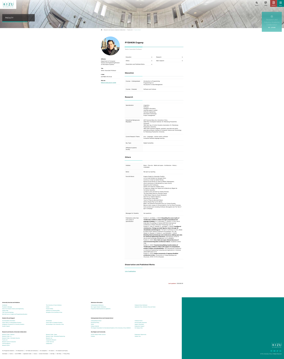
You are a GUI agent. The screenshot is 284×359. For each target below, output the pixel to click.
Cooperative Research (51, 339)
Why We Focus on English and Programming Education (14, 314)
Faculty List (130, 29)
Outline (47, 307)
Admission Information (97, 302)
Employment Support (139, 326)
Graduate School (138, 320)
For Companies (43, 350)
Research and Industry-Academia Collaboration (115, 29)
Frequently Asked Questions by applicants (100, 308)
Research (158, 57)
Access (35, 353)
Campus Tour (138, 336)
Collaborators (49, 343)
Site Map (52, 353)
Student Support (6, 326)
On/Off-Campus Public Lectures (98, 334)
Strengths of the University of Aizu (54, 312)
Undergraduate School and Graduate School (102, 318)
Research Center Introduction (9, 341)
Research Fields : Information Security (11, 338)
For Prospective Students (8, 350)
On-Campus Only (139, 327)
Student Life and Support (8, 318)
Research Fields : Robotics (8, 334)
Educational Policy (95, 322)
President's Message (7, 307)
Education (128, 57)
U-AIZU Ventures (50, 341)
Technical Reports (6, 343)
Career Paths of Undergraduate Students (11, 322)
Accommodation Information (8, 320)
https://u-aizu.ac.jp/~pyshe (108, 82)
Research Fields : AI (6, 336)
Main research (160, 60)
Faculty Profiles (49, 308)
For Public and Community (32, 350)
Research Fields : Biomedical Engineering (55, 336)
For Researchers (20, 350)
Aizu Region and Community (98, 331)
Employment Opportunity (140, 334)
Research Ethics (6, 345)
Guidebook (4, 305)
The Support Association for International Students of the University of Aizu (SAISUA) (111, 327)
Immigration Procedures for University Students (13, 324)
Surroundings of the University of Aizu (55, 324)
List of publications (130, 271)
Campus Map (5, 310)
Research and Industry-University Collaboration (14, 331)
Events (11, 353)
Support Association (139, 324)
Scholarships (49, 320)
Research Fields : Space (51, 334)
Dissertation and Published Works (135, 64)
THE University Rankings (8, 312)
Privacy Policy (66, 353)
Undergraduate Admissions (97, 305)
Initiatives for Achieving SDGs (53, 310)
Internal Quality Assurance (141, 322)
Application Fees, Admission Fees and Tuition (145, 307)
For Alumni (51, 350)
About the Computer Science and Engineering (13, 308)
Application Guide (27, 353)
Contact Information (43, 353)
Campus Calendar (95, 326)
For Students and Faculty (62, 350)
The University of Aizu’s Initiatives (54, 305)
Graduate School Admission (141, 305)
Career (92, 324)
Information (4, 353)
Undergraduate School (96, 320)
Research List (49, 338)
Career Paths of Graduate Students (54, 322)
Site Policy (59, 353)
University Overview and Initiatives (11, 302)
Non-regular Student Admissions (98, 307)
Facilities (93, 336)
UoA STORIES (18, 353)
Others (127, 60)
